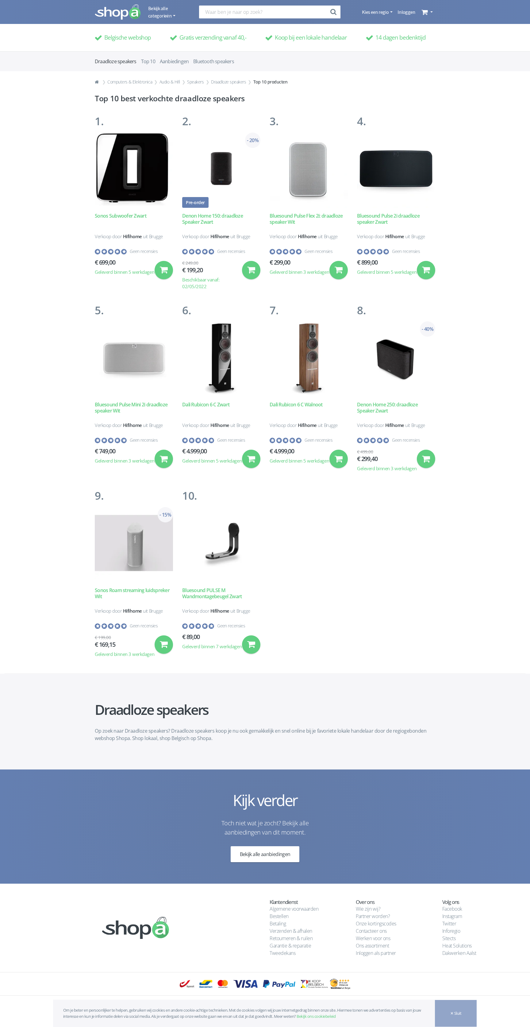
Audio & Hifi (169, 82)
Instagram (452, 916)
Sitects (449, 938)
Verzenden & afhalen (291, 931)
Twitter (449, 923)
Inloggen (406, 12)
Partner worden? (373, 916)
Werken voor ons (373, 938)
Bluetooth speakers (213, 61)
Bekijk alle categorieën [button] (160, 12)
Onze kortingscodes (376, 923)
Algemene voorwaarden (294, 908)
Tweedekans (282, 953)
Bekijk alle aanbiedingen (265, 854)
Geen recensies (144, 251)
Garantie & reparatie (290, 945)
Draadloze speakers (228, 82)
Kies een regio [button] (375, 12)
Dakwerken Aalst (459, 953)
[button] (426, 12)
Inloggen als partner (376, 953)
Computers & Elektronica (129, 82)
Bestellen (279, 916)
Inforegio (451, 931)
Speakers (195, 82)
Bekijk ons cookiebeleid (316, 1016)
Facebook (452, 908)
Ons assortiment (372, 945)
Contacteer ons (371, 931)
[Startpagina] (97, 82)
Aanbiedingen (174, 61)
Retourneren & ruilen (291, 938)
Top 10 (148, 61)
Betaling (278, 923)
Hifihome (132, 236)
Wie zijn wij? (368, 908)
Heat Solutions (457, 945)
